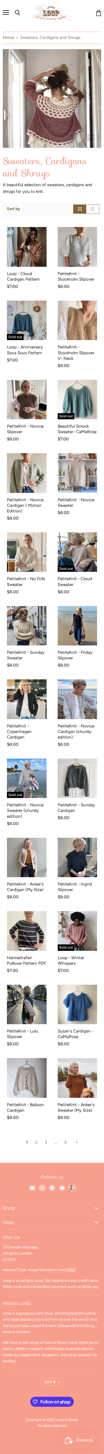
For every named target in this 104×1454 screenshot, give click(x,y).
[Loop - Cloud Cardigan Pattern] (27, 247)
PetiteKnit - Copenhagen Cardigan (19, 731)
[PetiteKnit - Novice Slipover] (27, 400)
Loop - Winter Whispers (71, 960)
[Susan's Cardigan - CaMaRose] (77, 1004)
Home (8, 37)
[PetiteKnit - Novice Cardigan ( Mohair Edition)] (27, 473)
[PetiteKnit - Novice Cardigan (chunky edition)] (77, 699)
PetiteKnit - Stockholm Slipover (76, 276)
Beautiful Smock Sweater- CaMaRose (77, 428)
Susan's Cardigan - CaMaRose (75, 1033)
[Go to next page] (76, 1142)
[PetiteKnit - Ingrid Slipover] (77, 857)
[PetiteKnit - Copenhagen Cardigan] (27, 699)
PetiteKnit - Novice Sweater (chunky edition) (25, 810)
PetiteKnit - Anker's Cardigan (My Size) (25, 886)
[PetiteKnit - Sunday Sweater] (27, 626)
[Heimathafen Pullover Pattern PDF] (27, 931)
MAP (71, 1270)
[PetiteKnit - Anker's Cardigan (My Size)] (27, 857)
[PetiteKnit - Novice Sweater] (77, 473)
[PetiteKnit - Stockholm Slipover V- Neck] (77, 320)
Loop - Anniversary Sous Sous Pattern (25, 349)
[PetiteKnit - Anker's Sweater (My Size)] (77, 1078)
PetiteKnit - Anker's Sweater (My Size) (76, 1107)
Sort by (13, 209)
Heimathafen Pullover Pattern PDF (26, 960)
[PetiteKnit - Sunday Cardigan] (77, 778)
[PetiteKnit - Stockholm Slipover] (77, 247)
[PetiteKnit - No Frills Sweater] (27, 552)
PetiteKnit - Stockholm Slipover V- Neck (76, 352)
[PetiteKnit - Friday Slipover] (77, 626)
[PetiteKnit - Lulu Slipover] (27, 1004)
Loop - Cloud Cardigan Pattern (23, 276)
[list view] (92, 209)
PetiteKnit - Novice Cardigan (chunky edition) (76, 731)
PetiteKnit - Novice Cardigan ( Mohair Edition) (25, 505)
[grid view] (79, 209)
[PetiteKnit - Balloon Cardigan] (27, 1078)
